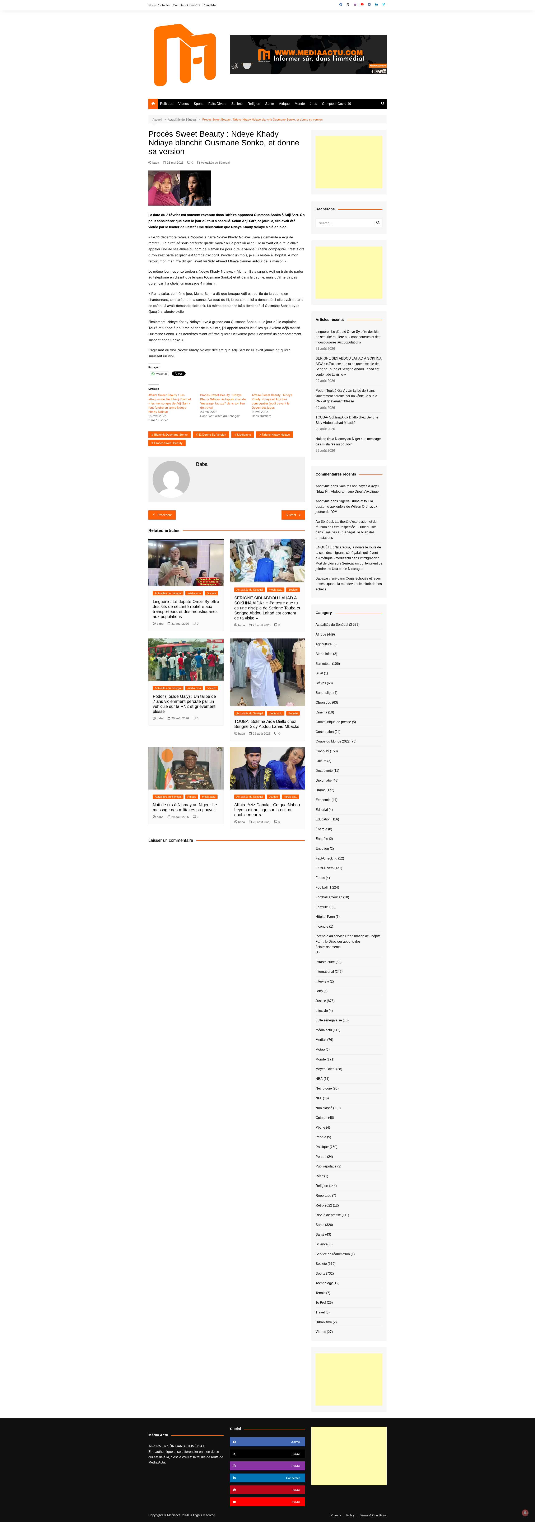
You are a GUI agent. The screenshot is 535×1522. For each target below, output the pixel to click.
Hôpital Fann (325, 916)
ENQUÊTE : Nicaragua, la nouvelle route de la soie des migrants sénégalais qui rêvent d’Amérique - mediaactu (348, 552)
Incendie (322, 926)
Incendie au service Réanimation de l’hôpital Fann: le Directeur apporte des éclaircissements (348, 941)
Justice (273, 796)
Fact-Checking (326, 858)
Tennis (320, 1293)
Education (323, 819)
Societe (237, 104)
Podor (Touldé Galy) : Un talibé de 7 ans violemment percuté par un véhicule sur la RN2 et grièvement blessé (346, 396)
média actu (194, 593)
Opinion (321, 1117)
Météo (320, 1049)
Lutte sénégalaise (329, 1020)
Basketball (323, 663)
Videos (183, 104)
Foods (320, 878)
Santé (320, 1234)
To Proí (321, 1302)
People (321, 1137)
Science (322, 1244)
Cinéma (321, 712)
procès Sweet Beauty (168, 443)
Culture (321, 761)
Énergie (321, 829)
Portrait (321, 1156)
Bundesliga (324, 692)
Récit (319, 1176)
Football (322, 887)
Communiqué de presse (333, 722)
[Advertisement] (349, 162)
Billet (319, 673)
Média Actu (156, 1462)
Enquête (322, 838)
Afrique (284, 104)
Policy (350, 1515)
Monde (300, 104)
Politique (166, 104)
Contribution (325, 732)
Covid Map (210, 5)
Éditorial (322, 809)
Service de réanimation (333, 1254)
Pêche (320, 1127)
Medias (321, 1039)
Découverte (324, 770)
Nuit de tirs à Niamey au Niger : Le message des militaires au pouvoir (348, 441)
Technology (324, 1283)
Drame (321, 790)
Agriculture (324, 644)
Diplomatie (324, 780)
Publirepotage (326, 1166)
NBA (319, 1079)
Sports (198, 104)
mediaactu (244, 434)
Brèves (321, 683)
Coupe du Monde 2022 (333, 741)
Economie (323, 800)
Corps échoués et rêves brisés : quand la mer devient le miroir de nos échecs (349, 584)
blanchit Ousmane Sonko (171, 434)
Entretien (322, 848)
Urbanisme (324, 1322)
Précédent (165, 515)
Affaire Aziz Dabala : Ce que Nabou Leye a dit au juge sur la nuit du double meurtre (267, 809)
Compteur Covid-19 (186, 5)
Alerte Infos (324, 654)
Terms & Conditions (373, 1515)
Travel (320, 1312)
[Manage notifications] (525, 1512)
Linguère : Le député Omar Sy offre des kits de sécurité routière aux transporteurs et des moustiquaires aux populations (348, 337)
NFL (319, 1098)
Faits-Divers (217, 104)
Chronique (323, 702)
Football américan (329, 897)
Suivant (291, 515)
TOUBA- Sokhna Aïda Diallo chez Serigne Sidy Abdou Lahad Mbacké (347, 420)
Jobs (313, 104)
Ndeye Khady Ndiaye (276, 434)
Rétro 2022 (324, 1205)
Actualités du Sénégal (215, 162)
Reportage (323, 1195)
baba (155, 162)
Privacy (336, 1515)
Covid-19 (322, 751)
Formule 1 (323, 907)
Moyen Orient (325, 1069)
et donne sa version (212, 434)
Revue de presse (328, 1215)
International (325, 971)
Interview (322, 981)
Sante (269, 104)
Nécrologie (324, 1088)
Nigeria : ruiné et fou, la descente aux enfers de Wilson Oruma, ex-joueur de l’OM (347, 506)
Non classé (324, 1108)
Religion (254, 104)
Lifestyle (322, 1010)
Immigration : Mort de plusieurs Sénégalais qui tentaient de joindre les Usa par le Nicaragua (349, 563)
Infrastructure (325, 962)
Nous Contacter (159, 5)
